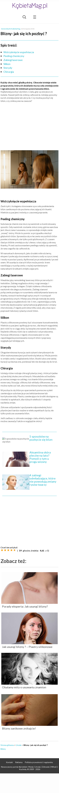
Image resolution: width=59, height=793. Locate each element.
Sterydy (7, 67)
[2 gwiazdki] (5, 550)
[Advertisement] (29, 125)
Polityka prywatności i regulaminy (39, 762)
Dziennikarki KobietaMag (10, 29)
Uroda (18, 745)
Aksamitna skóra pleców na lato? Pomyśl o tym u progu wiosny (40, 457)
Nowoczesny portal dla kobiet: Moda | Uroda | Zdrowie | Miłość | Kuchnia (29, 768)
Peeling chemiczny (13, 56)
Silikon (6, 63)
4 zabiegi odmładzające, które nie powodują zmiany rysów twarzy (43, 479)
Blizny (3, 749)
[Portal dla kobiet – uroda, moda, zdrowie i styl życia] (29, 6)
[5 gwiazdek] (14, 550)
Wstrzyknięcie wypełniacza (18, 52)
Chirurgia (8, 71)
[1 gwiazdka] (2, 550)
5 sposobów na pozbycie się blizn (41, 438)
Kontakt (9, 762)
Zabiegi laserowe (13, 59)
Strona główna (7, 745)
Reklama (18, 762)
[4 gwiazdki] (11, 550)
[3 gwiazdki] (8, 550)
